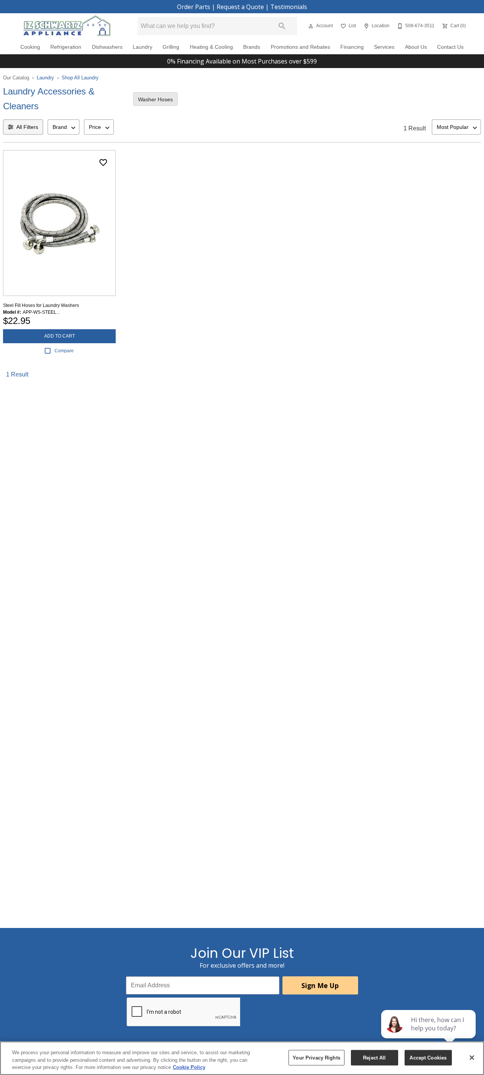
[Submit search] (282, 26)
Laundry (142, 47)
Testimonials (288, 7)
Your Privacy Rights (316, 1057)
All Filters (27, 127)
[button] (310, 26)
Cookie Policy (189, 1067)
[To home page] (67, 26)
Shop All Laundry (80, 78)
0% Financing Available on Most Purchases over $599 (242, 61)
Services (384, 47)
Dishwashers (107, 47)
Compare (64, 350)
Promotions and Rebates (300, 47)
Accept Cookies (428, 1057)
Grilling (171, 47)
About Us (416, 47)
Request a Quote (240, 7)
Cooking (30, 47)
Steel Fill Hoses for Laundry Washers (41, 305)
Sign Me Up (320, 985)
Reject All (374, 1057)
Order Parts (193, 7)
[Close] (472, 1057)
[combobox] (63, 127)
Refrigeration (65, 47)
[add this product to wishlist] (103, 162)
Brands (251, 47)
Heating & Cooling (211, 47)
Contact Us (450, 47)
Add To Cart (59, 336)
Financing (352, 47)
